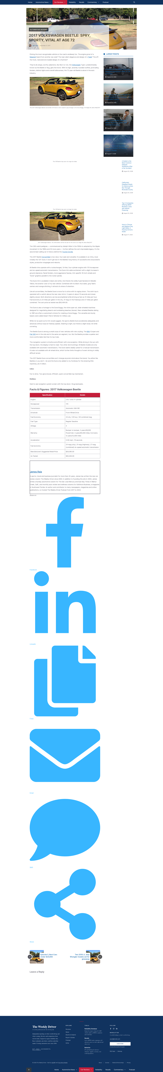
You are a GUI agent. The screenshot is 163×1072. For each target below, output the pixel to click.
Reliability (72, 2)
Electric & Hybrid (71, 1035)
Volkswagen (76, 65)
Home (30, 2)
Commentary (92, 2)
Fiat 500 (33, 334)
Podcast (106, 2)
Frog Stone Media (62, 1062)
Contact (107, 1062)
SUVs (67, 1043)
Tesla (90, 57)
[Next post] (100, 956)
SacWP (53, 1062)
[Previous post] (29, 956)
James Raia (35, 45)
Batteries (87, 1047)
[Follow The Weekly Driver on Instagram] (113, 1028)
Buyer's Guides (70, 1037)
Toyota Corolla (67, 252)
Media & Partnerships (118, 1062)
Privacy (129, 1062)
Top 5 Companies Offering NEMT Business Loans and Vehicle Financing (116, 122)
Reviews (68, 1029)
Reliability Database (91, 1029)
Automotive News (42, 2)
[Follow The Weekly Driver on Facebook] (110, 1028)
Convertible (46, 257)
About (100, 1062)
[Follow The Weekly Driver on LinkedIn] (116, 1028)
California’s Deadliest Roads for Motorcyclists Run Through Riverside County (118, 97)
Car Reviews (58, 2)
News (67, 1032)
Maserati (33, 57)
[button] (134, 2)
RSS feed (112, 1051)
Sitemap (119, 1051)
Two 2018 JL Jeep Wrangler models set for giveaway (79, 957)
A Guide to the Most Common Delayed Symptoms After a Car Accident (117, 71)
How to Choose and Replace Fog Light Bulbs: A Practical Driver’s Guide (117, 148)
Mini (88, 331)
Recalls (81, 2)
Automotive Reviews (38, 29)
